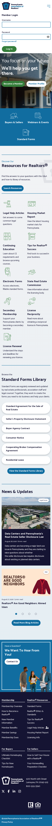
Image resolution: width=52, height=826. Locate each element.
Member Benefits (9, 728)
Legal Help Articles (35, 728)
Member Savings (9, 733)
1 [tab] (16, 614)
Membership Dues (10, 737)
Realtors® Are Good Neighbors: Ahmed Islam (24, 605)
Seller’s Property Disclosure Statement (26, 419)
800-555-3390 (33, 786)
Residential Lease (15, 460)
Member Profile (36, 84)
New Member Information (8, 721)
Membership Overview (12, 706)
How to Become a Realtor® (10, 713)
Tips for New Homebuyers (8, 765)
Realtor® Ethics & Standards (35, 713)
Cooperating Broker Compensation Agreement (24, 449)
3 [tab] (29, 614)
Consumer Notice (15, 438)
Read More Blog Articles (26, 623)
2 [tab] (23, 614)
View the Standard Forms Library (26, 471)
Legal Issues (43, 500)
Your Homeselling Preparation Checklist (37, 765)
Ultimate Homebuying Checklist (12, 756)
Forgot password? (9, 41)
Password (6, 32)
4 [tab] (36, 614)
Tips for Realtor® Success (35, 721)
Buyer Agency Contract (18, 428)
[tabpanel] (26, 589)
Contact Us (12, 662)
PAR (46, 572)
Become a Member (13, 84)
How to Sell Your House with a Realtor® (38, 756)
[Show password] (48, 37)
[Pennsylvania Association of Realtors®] (12, 6)
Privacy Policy (7, 822)
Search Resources (13, 188)
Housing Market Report (37, 733)
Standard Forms (34, 706)
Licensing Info (33, 737)
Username (6, 20)
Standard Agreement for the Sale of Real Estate (24, 408)
